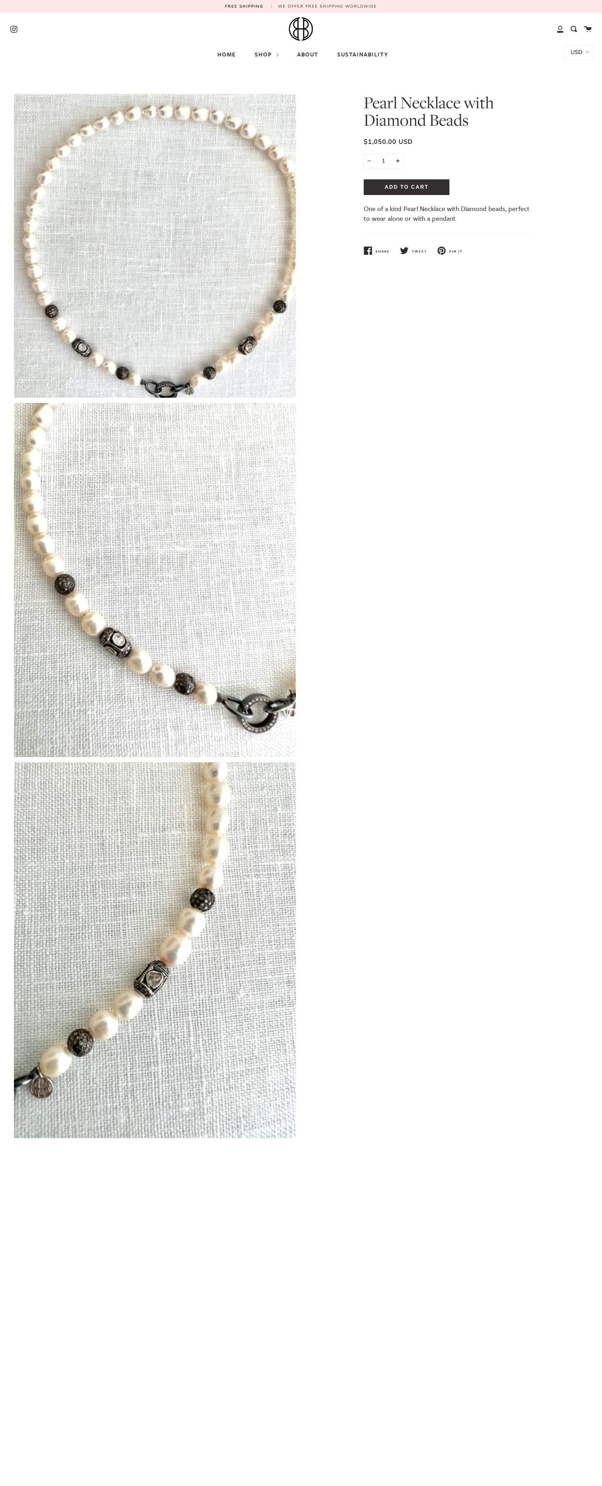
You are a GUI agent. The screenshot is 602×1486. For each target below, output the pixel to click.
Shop (264, 54)
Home (226, 54)
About (307, 54)
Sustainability (362, 54)
